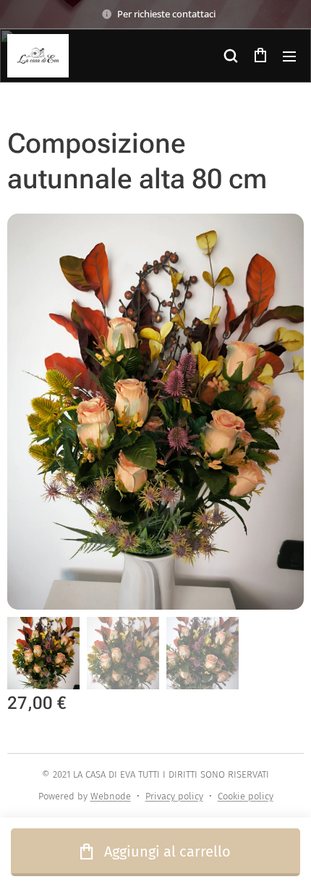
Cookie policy (245, 796)
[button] (231, 56)
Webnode (110, 796)
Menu (289, 55)
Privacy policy (174, 796)
